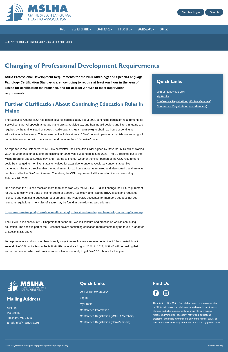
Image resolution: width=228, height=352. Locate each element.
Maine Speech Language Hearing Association (39, 346)
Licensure (124, 29)
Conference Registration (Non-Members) (182, 106)
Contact (164, 29)
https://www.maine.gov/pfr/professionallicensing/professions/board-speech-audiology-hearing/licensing (74, 212)
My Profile (163, 96)
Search (214, 12)
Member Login (191, 12)
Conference (103, 29)
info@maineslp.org (27, 322)
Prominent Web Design (215, 346)
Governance (145, 29)
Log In (84, 297)
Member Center (80, 29)
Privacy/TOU (59, 346)
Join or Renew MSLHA (171, 91)
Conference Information (94, 310)
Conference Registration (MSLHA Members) (184, 101)
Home (62, 29)
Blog (66, 346)
